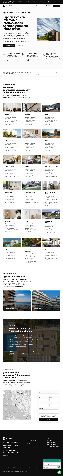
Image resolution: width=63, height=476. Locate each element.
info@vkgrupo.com (31, 446)
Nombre (41, 392)
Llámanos (19, 45)
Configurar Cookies (51, 450)
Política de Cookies (51, 442)
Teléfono (51, 397)
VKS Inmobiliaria (10, 5)
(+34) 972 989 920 (31, 444)
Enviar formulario (48, 419)
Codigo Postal (42, 403)
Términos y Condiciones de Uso (48, 416)
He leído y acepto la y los (49, 416)
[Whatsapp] (59, 472)
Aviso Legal (49, 440)
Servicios (38, 5)
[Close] (59, 460)
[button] (16, 405)
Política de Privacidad (53, 415)
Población (51, 403)
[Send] (59, 467)
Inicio (33, 5)
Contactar (56, 5)
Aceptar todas (47, 1)
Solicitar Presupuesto (8, 45)
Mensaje (41, 408)
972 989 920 (48, 5)
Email (40, 397)
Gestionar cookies (56, 1)
